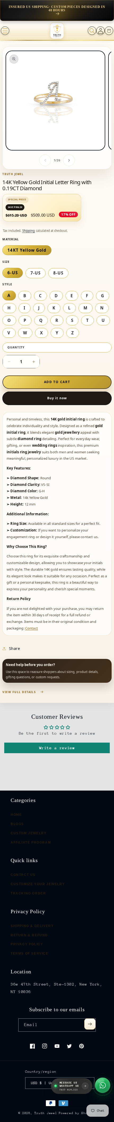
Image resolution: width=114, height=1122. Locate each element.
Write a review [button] (57, 748)
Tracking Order (28, 893)
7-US (35, 273)
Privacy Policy (27, 944)
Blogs (17, 824)
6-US (12, 272)
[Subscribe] (89, 1024)
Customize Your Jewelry (38, 884)
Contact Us (23, 874)
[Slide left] (45, 160)
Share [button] (14, 648)
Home (16, 814)
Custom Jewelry (28, 833)
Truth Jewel (45, 1113)
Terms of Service (30, 953)
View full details (19, 692)
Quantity (16, 347)
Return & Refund (29, 935)
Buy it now (57, 398)
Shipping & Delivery (32, 925)
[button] (5, 30)
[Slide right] (69, 160)
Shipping (28, 231)
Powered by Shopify (77, 1113)
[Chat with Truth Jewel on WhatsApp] (102, 1086)
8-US (58, 273)
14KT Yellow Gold (26, 250)
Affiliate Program (31, 842)
